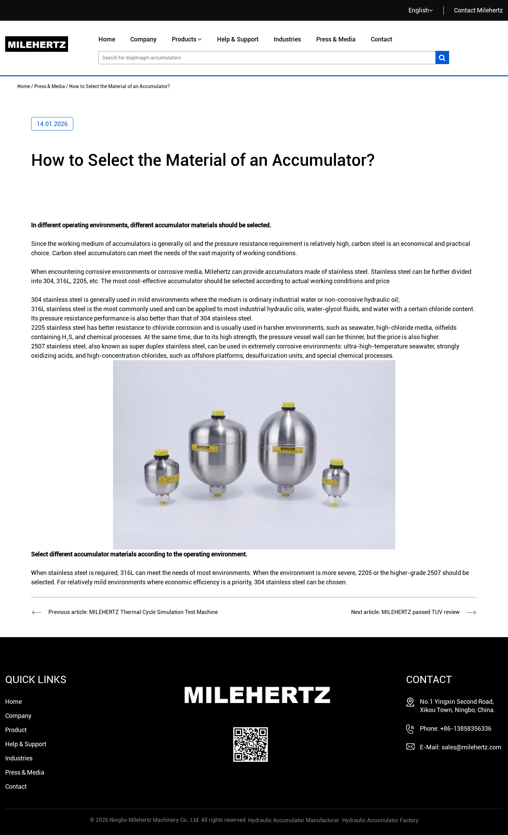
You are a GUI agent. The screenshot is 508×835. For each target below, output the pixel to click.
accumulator (172, 225)
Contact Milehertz (478, 10)
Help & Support (237, 39)
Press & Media (336, 39)
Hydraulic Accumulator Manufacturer (293, 820)
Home (106, 39)
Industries (287, 39)
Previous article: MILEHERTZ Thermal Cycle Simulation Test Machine (133, 612)
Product (16, 729)
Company (143, 39)
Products (184, 39)
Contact (381, 39)
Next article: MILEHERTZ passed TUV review (405, 612)
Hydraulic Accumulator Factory (380, 820)
